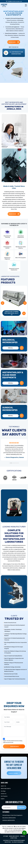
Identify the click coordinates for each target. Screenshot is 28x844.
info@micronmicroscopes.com (15, 1)
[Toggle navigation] (26, 5)
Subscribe (22, 807)
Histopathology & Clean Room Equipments (12, 815)
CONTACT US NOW (13, 773)
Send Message (14, 746)
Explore (2, 798)
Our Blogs (3, 791)
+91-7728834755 (8, 826)
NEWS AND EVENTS (6, 788)
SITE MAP (5, 836)
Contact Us (3, 793)
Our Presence (4, 796)
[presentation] (2, 303)
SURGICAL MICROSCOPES (8, 820)
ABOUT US (3, 786)
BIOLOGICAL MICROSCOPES (9, 817)
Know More (12, 35)
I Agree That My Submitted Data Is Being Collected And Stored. (12, 741)
